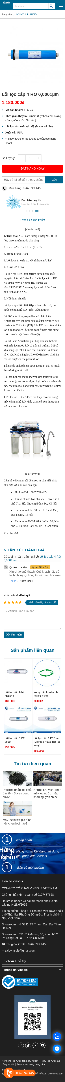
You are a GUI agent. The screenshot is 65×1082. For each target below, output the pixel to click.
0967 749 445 (32, 188)
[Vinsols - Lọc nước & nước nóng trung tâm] (5, 2)
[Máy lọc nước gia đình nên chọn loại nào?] (17, 808)
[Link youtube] (43, 1045)
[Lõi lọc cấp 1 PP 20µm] (18, 732)
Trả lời (12, 580)
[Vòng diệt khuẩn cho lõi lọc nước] (47, 686)
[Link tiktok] (28, 1045)
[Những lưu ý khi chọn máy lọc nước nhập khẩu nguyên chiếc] (47, 778)
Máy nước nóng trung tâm (31, 1064)
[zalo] (32, 1038)
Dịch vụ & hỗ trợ (14, 961)
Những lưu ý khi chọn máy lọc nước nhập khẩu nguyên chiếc (47, 793)
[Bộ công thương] (20, 988)
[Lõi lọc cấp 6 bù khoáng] (18, 686)
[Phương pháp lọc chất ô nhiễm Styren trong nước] (17, 778)
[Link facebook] (21, 1045)
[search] (51, 6)
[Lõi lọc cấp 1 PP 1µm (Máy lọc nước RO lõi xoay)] (47, 732)
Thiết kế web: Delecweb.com (48, 1073)
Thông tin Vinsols (15, 969)
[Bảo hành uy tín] (8, 205)
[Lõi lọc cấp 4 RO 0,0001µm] (32, 84)
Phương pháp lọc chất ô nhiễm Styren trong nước (17, 793)
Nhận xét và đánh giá (17, 595)
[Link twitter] (35, 1045)
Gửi (54, 179)
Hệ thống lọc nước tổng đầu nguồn (20, 1060)
